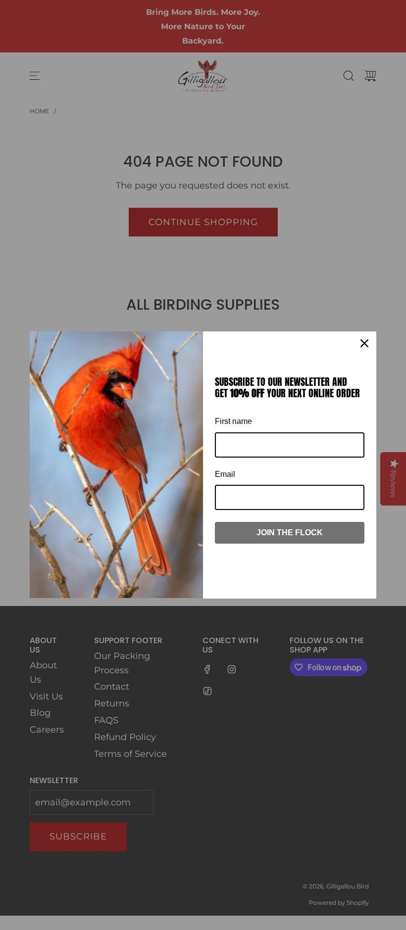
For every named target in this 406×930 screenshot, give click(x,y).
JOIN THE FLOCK (289, 532)
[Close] (364, 343)
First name (233, 421)
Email (225, 474)
